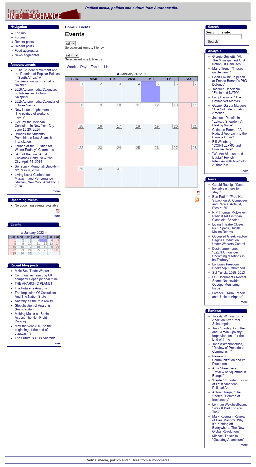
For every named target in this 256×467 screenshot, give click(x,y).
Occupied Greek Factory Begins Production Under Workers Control (230, 240)
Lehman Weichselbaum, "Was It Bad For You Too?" (229, 408)
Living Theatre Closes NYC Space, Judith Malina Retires (228, 228)
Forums (20, 33)
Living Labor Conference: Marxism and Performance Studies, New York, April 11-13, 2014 (37, 180)
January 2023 (34, 232)
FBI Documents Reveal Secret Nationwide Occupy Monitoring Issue (229, 282)
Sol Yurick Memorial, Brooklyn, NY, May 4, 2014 (37, 168)
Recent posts (24, 42)
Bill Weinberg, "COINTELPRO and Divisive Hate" (226, 145)
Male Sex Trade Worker (32, 271)
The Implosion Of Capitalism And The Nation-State (35, 294)
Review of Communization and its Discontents (229, 360)
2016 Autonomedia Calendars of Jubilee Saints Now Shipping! (36, 93)
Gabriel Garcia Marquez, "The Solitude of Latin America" (230, 109)
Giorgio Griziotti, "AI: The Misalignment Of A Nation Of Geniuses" (228, 60)
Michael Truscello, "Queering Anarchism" (228, 438)
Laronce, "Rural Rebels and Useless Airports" (229, 295)
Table (95, 67)
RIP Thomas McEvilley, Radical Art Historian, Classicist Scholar (229, 216)
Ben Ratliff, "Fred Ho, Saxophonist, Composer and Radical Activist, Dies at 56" (229, 202)
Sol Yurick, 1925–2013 (228, 272)
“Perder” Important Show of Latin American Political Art (230, 384)
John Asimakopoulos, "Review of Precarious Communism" (228, 347)
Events (84, 27)
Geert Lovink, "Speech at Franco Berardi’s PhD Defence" (229, 80)
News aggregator (27, 55)
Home (70, 27)
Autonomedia (159, 460)
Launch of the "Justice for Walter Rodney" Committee (34, 148)
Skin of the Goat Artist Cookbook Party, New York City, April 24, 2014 (34, 158)
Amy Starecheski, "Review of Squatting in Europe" (229, 372)
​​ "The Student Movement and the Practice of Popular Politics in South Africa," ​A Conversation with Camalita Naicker (37, 77)
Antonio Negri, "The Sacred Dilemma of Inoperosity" (226, 396)
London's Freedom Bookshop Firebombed (228, 266)
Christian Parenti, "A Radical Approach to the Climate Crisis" (229, 133)
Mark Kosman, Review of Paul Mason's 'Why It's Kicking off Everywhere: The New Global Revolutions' (228, 424)
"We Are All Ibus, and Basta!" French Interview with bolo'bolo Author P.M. (229, 159)
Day (83, 67)
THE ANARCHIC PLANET (33, 283)
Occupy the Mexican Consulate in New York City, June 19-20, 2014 (35, 125)
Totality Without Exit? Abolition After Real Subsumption (227, 320)
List (107, 67)
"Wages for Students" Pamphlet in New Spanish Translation (33, 137)
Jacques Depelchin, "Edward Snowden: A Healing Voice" (227, 121)
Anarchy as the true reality (34, 301)
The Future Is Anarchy (31, 288)
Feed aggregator (26, 50)
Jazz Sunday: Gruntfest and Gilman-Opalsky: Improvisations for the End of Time (229, 333)
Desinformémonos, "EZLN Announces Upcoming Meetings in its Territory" (228, 254)
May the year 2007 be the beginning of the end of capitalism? (33, 329)
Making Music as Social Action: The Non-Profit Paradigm (32, 317)
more (56, 191)
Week (71, 67)
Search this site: (218, 32)
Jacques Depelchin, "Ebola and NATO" (226, 91)
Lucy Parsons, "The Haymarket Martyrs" (226, 99)
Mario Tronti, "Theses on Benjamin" (228, 70)
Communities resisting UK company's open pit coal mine (36, 277)
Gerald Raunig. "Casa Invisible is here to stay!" (228, 188)
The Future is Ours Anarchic (35, 338)
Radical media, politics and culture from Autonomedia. (131, 8)
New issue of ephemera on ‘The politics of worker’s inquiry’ (34, 113)
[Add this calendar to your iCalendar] (58, 212)
